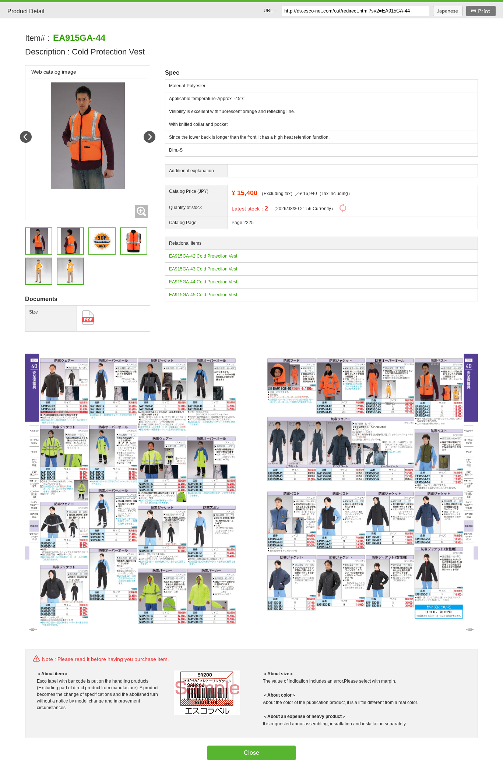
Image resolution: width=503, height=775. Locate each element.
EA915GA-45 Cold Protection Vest (203, 294)
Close (251, 753)
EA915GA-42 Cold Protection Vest (203, 256)
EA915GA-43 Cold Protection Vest (203, 269)
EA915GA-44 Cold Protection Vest (203, 281)
